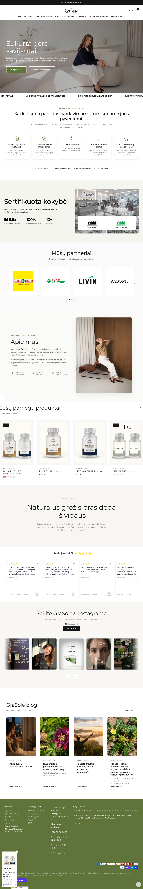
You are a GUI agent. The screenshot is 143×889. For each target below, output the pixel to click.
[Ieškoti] (133, 10)
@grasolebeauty (73, 624)
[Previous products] (134, 407)
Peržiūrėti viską (128, 710)
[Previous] (68, 677)
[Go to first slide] (136, 580)
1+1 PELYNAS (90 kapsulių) (123, 471)
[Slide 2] (71, 299)
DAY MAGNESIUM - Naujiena (51, 471)
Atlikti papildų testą (99, 16)
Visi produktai (68, 16)
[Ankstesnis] (8, 283)
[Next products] (140, 407)
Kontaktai (8, 817)
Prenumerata (9, 820)
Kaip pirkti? (32, 820)
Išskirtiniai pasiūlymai (42, 70)
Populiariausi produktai (48, 16)
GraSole (8, 807)
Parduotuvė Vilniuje (12, 814)
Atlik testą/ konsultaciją (36, 811)
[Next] (74, 677)
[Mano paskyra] (129, 10)
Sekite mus (71, 628)
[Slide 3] (73, 299)
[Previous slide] (7, 580)
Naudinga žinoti (35, 807)
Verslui (7, 823)
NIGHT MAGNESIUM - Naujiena (89, 471)
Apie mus (8, 811)
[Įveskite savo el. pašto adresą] (136, 823)
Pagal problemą (25, 16)
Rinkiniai (82, 16)
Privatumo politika (34, 817)
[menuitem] (26, 16)
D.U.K (30, 823)
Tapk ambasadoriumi (12, 826)
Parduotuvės (117, 16)
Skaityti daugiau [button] (27, 574)
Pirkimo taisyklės (34, 814)
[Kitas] (134, 283)
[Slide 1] (69, 299)
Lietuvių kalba (18, 887)
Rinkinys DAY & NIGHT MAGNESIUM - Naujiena (13, 472)
